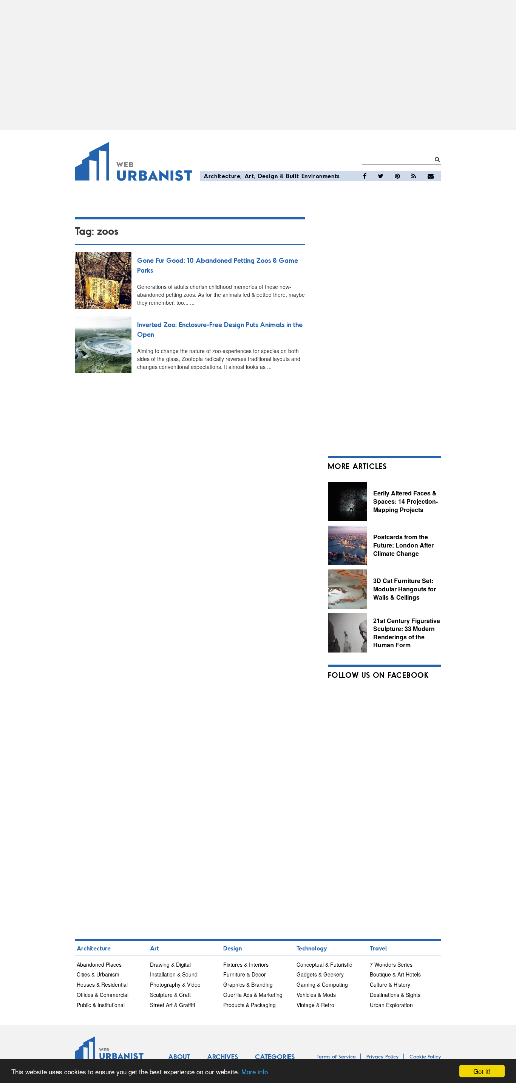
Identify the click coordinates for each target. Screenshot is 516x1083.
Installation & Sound (174, 974)
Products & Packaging (249, 1005)
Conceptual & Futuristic (324, 964)
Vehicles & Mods (316, 994)
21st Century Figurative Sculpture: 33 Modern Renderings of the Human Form (406, 632)
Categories (275, 1056)
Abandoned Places (99, 964)
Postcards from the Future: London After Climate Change (403, 544)
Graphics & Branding (248, 984)
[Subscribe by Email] (430, 175)
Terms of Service (336, 1056)
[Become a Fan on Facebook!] (364, 175)
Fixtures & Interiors (246, 964)
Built (292, 175)
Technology (312, 948)
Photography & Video (175, 984)
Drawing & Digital (170, 964)
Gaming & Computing (322, 984)
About (179, 1056)
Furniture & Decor (244, 974)
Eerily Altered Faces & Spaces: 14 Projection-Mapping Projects (405, 501)
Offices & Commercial (102, 994)
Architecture (222, 175)
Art (249, 175)
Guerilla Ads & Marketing (253, 994)
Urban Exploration (391, 1005)
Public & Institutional (101, 1005)
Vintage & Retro (315, 1005)
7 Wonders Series (391, 964)
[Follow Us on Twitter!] (380, 175)
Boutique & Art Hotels (395, 974)
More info (254, 1071)
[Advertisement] (258, 65)
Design (268, 175)
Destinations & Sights (395, 994)
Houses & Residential (102, 984)
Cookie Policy (425, 1056)
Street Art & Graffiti (172, 1005)
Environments (320, 175)
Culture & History (390, 984)
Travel (378, 948)
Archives (222, 1056)
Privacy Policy (382, 1056)
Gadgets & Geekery (320, 974)
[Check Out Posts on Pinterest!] (397, 175)
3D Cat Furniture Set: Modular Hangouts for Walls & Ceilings (404, 588)
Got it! (482, 1071)
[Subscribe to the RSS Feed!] (414, 175)
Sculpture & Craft (170, 994)
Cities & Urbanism (98, 974)
